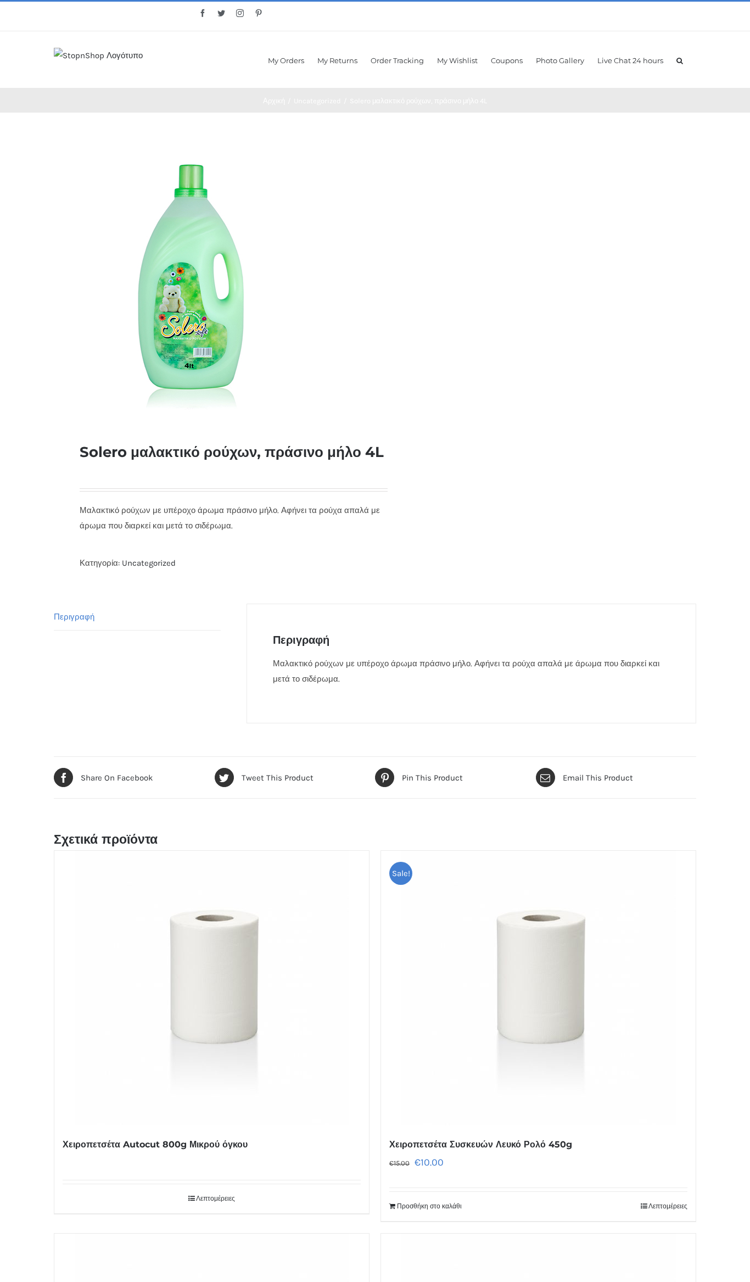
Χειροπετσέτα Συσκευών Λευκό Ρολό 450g (480, 1144)
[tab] (137, 617)
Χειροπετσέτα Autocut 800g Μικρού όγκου (155, 1144)
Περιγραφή (74, 617)
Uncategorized (149, 563)
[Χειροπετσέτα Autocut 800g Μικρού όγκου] (211, 988)
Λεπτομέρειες (215, 1198)
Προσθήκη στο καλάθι (429, 1206)
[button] (679, 59)
